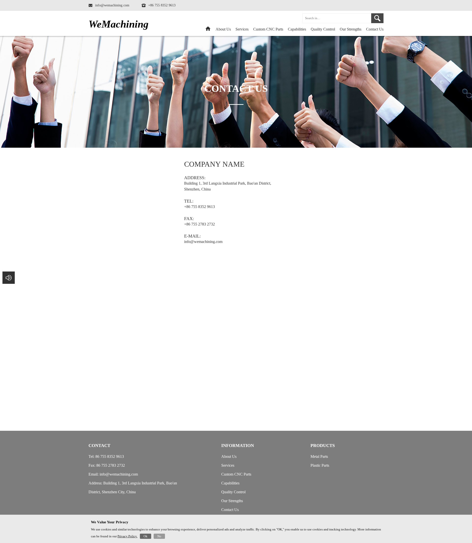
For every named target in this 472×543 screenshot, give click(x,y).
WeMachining (118, 24)
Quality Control (323, 29)
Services (242, 29)
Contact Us (375, 29)
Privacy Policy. (127, 536)
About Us (223, 29)
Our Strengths (350, 29)
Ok (146, 536)
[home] (208, 30)
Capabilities (297, 29)
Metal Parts (319, 456)
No (159, 536)
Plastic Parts (319, 465)
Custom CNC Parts (236, 474)
